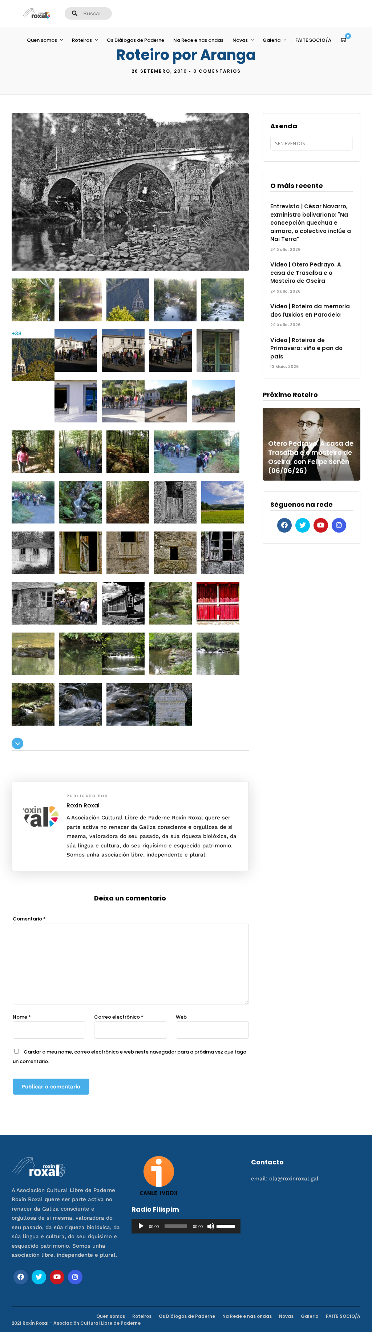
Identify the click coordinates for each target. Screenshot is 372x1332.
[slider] (227, 1225)
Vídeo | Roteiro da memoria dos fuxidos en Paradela (310, 310)
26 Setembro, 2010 (159, 71)
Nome (22, 1017)
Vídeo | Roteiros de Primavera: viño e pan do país (306, 348)
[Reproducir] (141, 1226)
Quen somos (42, 40)
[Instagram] (339, 525)
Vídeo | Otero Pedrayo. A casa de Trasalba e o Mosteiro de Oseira (305, 273)
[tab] (130, 744)
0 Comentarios (217, 71)
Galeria (271, 40)
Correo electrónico (118, 1017)
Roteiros (82, 40)
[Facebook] (284, 525)
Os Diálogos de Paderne (135, 40)
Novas (240, 40)
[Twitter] (302, 525)
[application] (186, 1226)
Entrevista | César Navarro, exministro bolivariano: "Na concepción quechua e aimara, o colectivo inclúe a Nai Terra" (310, 222)
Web (181, 1017)
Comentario (29, 918)
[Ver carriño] (344, 40)
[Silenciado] (210, 1226)
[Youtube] (321, 525)
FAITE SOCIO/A (313, 40)
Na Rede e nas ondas (198, 40)
